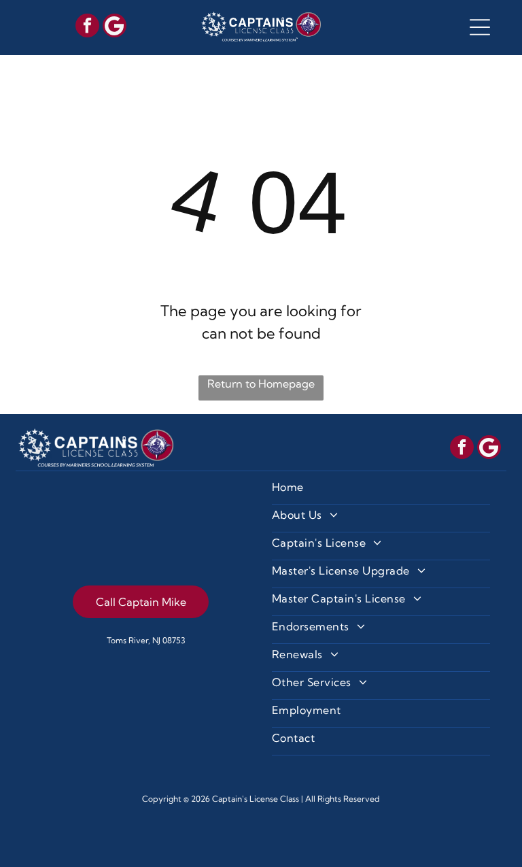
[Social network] (114, 27)
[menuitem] (381, 491)
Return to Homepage (261, 383)
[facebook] (87, 27)
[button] (480, 27)
